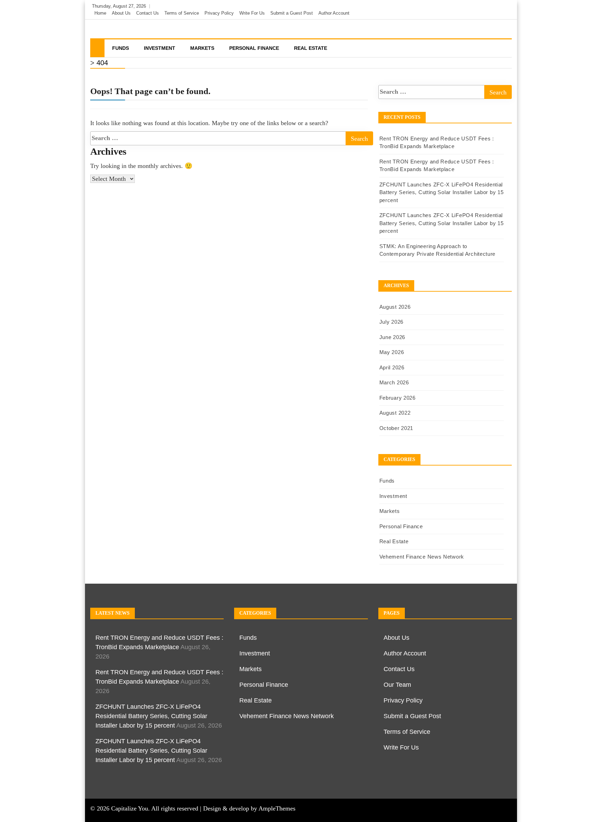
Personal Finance (254, 48)
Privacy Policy (219, 13)
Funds (120, 48)
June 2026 (392, 337)
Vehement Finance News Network (421, 557)
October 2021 (396, 428)
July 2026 (391, 322)
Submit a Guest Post (291, 13)
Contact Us (147, 13)
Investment (159, 48)
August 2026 (395, 307)
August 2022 (395, 413)
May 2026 (391, 352)
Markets (202, 48)
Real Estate (310, 48)
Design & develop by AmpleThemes (249, 808)
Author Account (333, 13)
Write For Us (252, 13)
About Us (121, 13)
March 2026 (394, 382)
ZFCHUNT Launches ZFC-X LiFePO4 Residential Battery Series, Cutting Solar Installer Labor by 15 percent (441, 192)
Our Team (397, 684)
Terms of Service (181, 13)
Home (100, 13)
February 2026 (397, 398)
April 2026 (391, 367)
